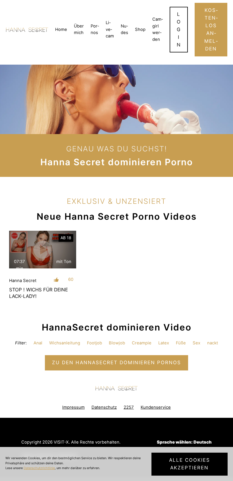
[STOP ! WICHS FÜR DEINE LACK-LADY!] (42, 249)
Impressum (73, 407)
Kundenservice (156, 407)
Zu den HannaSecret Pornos (116, 362)
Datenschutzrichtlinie (39, 468)
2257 (129, 407)
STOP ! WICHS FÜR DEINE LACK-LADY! (38, 293)
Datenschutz (104, 407)
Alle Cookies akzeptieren (189, 464)
